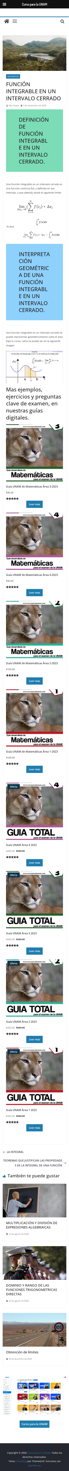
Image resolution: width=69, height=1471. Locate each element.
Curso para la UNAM (34, 1424)
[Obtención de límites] (34, 1315)
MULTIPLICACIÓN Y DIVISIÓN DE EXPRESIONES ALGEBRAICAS (31, 1225)
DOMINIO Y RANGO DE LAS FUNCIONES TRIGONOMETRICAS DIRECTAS (31, 1289)
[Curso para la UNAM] (7, 21)
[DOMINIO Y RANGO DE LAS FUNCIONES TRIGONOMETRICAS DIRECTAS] (34, 1248)
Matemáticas (13, 76)
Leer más (34, 504)
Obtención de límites (22, 1352)
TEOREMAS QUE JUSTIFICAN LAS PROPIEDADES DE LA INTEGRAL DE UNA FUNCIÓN (32, 1163)
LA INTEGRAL (15, 1152)
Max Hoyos (14, 105)
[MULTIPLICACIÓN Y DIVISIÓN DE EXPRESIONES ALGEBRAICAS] (34, 1186)
